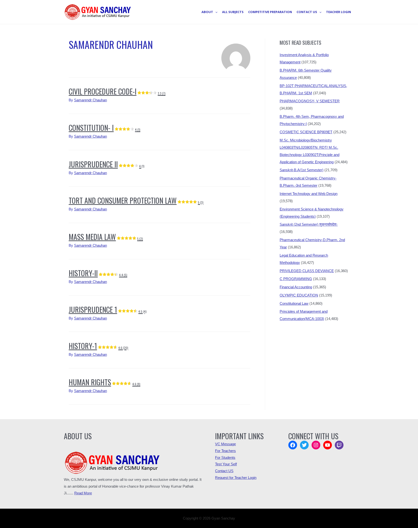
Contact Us (307, 12)
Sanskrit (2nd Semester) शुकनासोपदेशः (309, 224)
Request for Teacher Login (235, 478)
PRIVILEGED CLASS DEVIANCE (307, 271)
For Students (225, 457)
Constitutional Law (294, 303)
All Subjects (233, 12)
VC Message (225, 444)
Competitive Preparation (270, 12)
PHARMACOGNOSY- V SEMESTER (310, 101)
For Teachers (225, 451)
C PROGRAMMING (296, 279)
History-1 (98, 345)
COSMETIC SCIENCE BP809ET (306, 132)
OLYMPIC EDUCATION (299, 295)
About (207, 12)
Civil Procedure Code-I (117, 91)
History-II (98, 273)
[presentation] (215, 11)
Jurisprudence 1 (108, 309)
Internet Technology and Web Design (308, 194)
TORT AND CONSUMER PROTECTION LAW (136, 200)
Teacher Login (338, 12)
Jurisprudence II (106, 164)
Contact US (224, 471)
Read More (83, 493)
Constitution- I (104, 127)
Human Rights (104, 382)
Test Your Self (226, 464)
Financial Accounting (296, 287)
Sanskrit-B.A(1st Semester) (301, 170)
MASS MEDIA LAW (106, 236)
